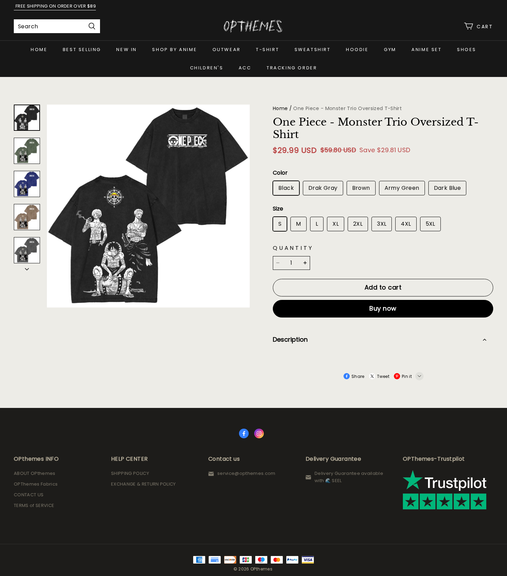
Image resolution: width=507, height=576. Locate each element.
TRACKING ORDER (292, 68)
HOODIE (357, 49)
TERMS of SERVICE (34, 505)
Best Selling (82, 49)
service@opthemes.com (246, 473)
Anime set (426, 49)
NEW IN (126, 49)
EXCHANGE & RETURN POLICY (143, 484)
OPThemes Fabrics (36, 484)
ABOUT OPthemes (35, 473)
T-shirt (267, 49)
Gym (390, 49)
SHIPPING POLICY (130, 473)
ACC (245, 68)
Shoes (466, 49)
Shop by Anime (174, 49)
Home (39, 49)
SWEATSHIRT (313, 49)
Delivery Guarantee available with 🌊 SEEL (349, 477)
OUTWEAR (226, 49)
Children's (206, 68)
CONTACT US (28, 494)
